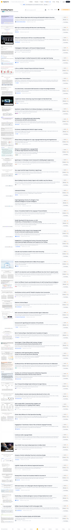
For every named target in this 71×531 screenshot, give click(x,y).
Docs (54, 1)
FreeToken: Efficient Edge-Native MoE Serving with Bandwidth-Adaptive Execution (34, 17)
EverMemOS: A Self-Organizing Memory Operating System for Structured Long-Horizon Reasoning (27, 353)
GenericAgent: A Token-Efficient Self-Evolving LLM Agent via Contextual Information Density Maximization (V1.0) (28, 343)
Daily (49, 9)
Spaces (42, 1)
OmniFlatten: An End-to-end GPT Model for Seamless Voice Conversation (32, 292)
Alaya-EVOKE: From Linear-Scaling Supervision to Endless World (30, 445)
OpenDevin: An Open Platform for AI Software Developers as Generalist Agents (33, 109)
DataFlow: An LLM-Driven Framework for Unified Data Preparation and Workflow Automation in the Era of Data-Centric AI (31, 373)
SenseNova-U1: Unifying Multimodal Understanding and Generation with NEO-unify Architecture (27, 119)
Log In (64, 1)
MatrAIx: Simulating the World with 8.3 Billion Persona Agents (29, 261)
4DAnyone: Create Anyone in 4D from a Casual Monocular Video (30, 37)
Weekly (52, 9)
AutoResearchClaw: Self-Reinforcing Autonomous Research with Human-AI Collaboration (36, 363)
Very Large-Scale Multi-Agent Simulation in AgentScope (28, 170)
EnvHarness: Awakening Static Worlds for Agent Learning (28, 129)
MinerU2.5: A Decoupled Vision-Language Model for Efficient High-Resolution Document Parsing (26, 149)
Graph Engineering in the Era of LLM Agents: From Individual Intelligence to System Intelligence (27, 200)
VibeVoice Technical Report (21, 302)
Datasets (36, 1)
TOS (12, 529)
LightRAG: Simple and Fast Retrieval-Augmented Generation (29, 465)
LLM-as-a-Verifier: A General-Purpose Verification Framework (29, 68)
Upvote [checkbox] (66, 17)
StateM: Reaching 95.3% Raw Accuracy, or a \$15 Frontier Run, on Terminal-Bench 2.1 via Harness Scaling (28, 221)
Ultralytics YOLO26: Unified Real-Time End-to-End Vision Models (30, 455)
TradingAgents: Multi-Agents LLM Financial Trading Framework (30, 48)
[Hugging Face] (37, 529)
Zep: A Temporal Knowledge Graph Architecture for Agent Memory (30, 384)
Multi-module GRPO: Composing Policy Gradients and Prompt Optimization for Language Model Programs (28, 404)
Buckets (48, 1)
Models (31, 1)
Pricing (57, 1)
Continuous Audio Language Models (23, 435)
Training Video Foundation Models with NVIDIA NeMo (27, 516)
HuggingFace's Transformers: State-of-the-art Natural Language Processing (33, 424)
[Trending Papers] (58, 9)
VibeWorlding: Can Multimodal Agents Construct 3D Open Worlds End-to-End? (33, 496)
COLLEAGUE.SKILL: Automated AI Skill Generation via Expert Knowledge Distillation (35, 88)
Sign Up (67, 1)
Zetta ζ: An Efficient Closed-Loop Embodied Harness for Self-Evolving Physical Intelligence (36, 282)
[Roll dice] (45, 10)
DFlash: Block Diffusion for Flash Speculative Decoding (28, 414)
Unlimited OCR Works (20, 190)
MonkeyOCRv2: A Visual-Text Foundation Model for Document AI (30, 475)
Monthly (55, 9)
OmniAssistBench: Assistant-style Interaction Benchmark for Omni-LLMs (32, 394)
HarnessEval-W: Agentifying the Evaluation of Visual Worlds (29, 323)
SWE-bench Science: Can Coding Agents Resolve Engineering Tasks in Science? (33, 485)
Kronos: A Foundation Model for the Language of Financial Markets (31, 211)
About (25, 529)
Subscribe (45, 4)
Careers (31, 529)
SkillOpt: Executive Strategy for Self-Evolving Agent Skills (28, 506)
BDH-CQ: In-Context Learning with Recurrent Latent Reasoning (30, 27)
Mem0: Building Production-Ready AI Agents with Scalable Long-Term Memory (33, 180)
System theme (5, 529)
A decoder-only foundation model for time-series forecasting (29, 251)
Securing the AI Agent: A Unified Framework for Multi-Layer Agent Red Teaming (34, 58)
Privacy (18, 529)
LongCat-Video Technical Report (22, 78)
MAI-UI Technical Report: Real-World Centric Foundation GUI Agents (31, 333)
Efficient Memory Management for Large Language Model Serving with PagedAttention (36, 139)
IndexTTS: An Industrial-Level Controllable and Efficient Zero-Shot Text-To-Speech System (36, 272)
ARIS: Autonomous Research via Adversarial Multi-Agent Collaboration (31, 312)
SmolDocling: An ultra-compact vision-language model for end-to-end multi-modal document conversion (28, 231)
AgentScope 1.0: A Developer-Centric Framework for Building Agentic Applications (34, 160)
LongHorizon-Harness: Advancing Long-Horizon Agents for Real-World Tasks (33, 99)
